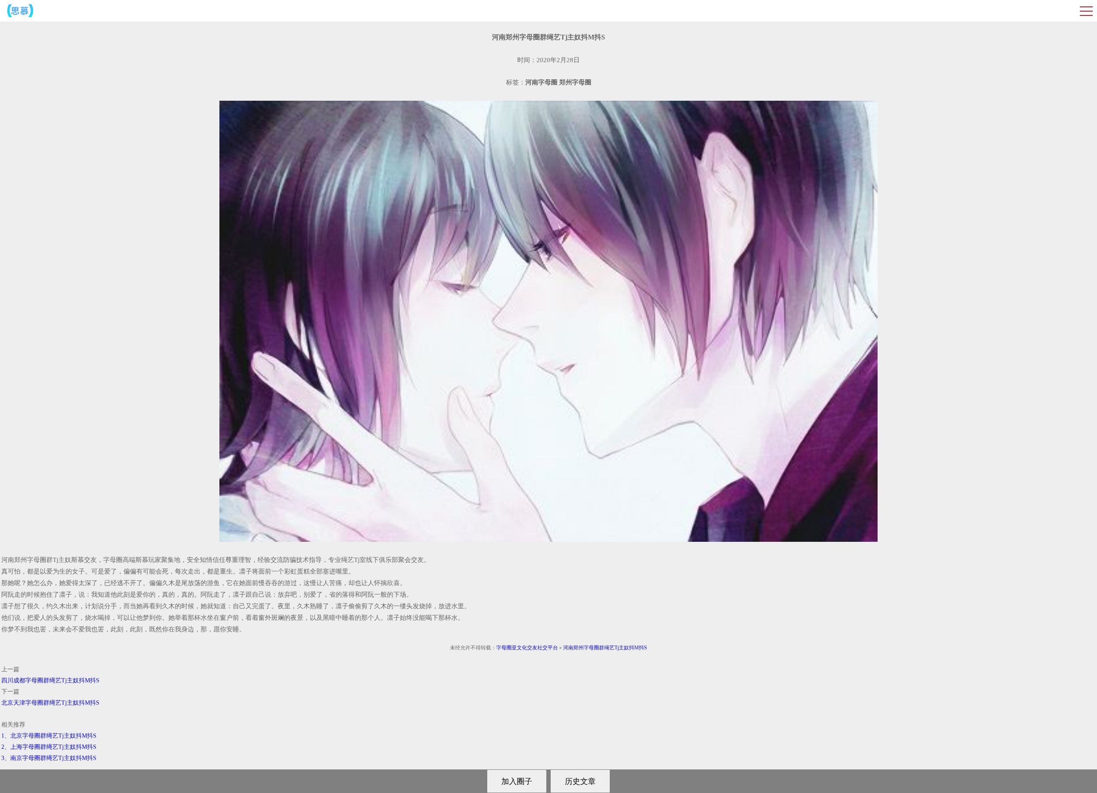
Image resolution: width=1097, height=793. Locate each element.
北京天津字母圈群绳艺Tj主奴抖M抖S (50, 703)
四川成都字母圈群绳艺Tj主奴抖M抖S (50, 680)
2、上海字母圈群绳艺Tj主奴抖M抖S (48, 747)
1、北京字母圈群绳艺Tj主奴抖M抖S (48, 736)
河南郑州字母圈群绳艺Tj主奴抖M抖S (605, 648)
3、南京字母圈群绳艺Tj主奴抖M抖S (48, 758)
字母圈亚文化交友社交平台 (527, 648)
